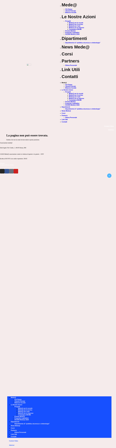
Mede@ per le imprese (76, 27)
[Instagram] (2, 171)
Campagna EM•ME (75, 29)
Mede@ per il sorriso (76, 24)
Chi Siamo (68, 9)
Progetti (68, 21)
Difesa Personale (71, 65)
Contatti (70, 76)
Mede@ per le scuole (76, 23)
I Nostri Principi (70, 11)
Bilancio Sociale (70, 12)
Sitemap (2, 163)
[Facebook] (7, 171)
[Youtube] (16, 171)
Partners (70, 61)
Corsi (67, 54)
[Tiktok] (11, 171)
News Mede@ (76, 47)
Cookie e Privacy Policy (7, 165)
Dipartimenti (74, 38)
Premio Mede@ (70, 31)
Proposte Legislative (72, 32)
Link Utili (71, 69)
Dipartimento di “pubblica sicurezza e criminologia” (83, 42)
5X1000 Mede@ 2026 (72, 34)
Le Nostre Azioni (79, 16)
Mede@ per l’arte (74, 26)
